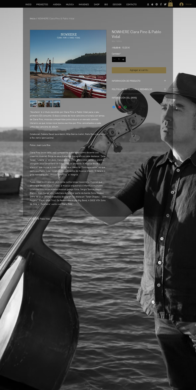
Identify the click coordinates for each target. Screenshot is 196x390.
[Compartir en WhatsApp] (125, 107)
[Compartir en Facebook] (114, 107)
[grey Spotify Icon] (156, 4)
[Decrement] (114, 59)
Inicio (33, 18)
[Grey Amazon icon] (148, 4)
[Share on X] (131, 107)
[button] (170, 3)
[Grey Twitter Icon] (165, 4)
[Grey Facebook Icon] (161, 4)
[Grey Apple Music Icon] (152, 4)
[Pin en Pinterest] (119, 107)
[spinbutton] (119, 59)
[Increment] (123, 59)
